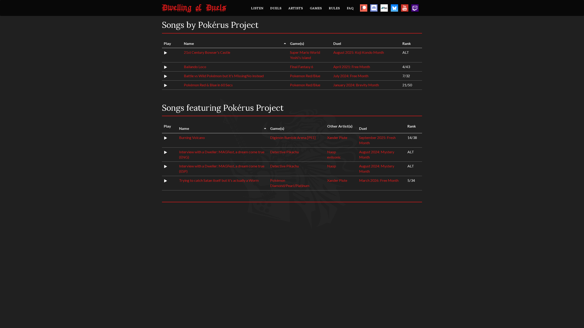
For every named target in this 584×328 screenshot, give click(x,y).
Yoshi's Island (300, 57)
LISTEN (257, 8)
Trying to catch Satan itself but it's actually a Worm (219, 180)
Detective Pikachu (284, 152)
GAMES (316, 8)
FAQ (350, 8)
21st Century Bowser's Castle (207, 52)
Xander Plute (337, 137)
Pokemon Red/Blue (305, 76)
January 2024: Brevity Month (356, 85)
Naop (331, 152)
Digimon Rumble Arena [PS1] (292, 137)
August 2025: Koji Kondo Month (358, 52)
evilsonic (334, 157)
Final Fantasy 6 (301, 66)
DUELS (276, 8)
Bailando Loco (195, 66)
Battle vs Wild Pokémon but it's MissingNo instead (224, 76)
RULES (334, 8)
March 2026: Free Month (379, 180)
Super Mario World (305, 52)
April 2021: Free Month (351, 66)
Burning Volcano (192, 137)
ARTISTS (295, 8)
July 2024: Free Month (350, 76)
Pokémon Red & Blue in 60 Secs (208, 85)
